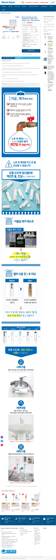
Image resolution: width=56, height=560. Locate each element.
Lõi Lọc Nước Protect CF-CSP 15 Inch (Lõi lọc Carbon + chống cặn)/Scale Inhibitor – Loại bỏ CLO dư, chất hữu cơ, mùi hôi (6, 506)
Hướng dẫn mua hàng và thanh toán (38, 540)
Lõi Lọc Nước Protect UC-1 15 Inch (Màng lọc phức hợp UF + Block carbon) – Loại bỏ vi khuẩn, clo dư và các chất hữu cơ (25, 506)
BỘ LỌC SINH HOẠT (5, 13)
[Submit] (23, 2)
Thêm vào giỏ (31, 50)
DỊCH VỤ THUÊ (17, 6)
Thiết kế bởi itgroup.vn (21, 558)
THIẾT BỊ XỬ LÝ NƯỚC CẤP (33, 6)
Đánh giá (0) (19, 57)
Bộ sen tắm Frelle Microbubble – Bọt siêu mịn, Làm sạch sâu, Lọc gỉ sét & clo (16, 505)
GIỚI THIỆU (10, 6)
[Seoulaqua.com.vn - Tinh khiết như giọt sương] (9, 2)
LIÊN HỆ (3, 9)
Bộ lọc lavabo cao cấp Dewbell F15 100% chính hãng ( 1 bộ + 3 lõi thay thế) (35, 505)
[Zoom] (3, 33)
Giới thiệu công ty (24, 530)
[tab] (8, 58)
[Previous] (3, 25)
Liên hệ (22, 534)
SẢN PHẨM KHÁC (44, 6)
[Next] (18, 25)
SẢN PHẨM (24, 6)
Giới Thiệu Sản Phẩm (8, 57)
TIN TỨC (51, 6)
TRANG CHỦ (4, 6)
